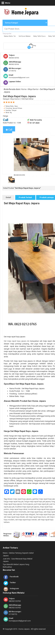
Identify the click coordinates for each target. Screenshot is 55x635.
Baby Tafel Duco (39, 36)
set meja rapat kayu (35, 512)
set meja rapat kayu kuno (36, 517)
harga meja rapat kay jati (14, 501)
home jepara (28, 504)
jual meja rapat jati (41, 504)
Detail (8, 197)
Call (10, 129)
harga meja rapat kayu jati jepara (37, 501)
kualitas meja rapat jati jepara (27, 507)
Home (24, 89)
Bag (34, 45)
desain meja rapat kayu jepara (19, 499)
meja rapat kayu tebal (18, 509)
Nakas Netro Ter (10, 36)
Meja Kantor (33, 89)
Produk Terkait (25, 197)
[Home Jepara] (22, 14)
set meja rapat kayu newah (26, 520)
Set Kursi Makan (25, 36)
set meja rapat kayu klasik (14, 517)
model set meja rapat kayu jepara (41, 509)
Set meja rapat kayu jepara (15, 341)
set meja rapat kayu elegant (24, 514)
